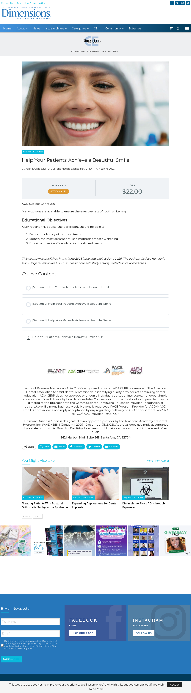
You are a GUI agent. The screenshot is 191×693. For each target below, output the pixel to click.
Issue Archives (54, 28)
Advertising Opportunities (31, 3)
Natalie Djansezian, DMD (77, 168)
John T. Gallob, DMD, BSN (41, 168)
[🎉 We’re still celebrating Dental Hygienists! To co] (111, 540)
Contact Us (7, 3)
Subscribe (135, 28)
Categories (79, 28)
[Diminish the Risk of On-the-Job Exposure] (145, 483)
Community (113, 28)
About (21, 28)
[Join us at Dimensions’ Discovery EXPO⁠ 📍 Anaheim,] (143, 540)
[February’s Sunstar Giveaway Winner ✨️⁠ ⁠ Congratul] (175, 540)
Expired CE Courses (33, 151)
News (36, 28)
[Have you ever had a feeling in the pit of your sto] (47, 540)
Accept (174, 684)
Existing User (93, 51)
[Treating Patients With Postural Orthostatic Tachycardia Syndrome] (45, 483)
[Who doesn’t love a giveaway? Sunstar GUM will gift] (15, 540)
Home (7, 28)
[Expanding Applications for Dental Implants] (95, 483)
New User (106, 51)
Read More (96, 689)
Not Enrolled (58, 191)
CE (96, 28)
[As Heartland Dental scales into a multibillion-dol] (79, 540)
